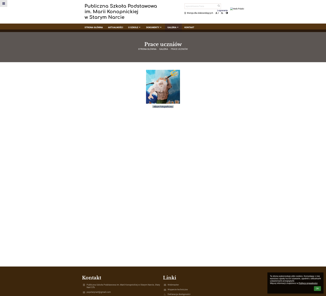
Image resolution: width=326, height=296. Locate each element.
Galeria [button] (171, 27)
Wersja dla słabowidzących (200, 13)
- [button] (223, 13)
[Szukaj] (219, 5)
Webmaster (173, 284)
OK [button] (317, 288)
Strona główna (147, 49)
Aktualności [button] (115, 27)
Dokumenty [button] (152, 27)
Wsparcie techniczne (178, 289)
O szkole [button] (133, 27)
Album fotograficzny (163, 106)
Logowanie (222, 10)
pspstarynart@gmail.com (99, 292)
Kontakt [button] (189, 27)
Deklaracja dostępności (179, 294)
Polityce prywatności (308, 283)
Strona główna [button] (94, 27)
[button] (227, 13)
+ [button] (218, 13)
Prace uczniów (179, 49)
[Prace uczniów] (163, 87)
